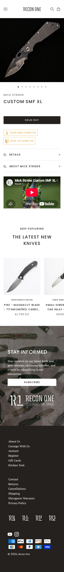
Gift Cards (14, 460)
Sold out (32, 120)
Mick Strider (14, 95)
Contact (13, 479)
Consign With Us (19, 446)
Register (13, 456)
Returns (13, 484)
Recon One (24, 554)
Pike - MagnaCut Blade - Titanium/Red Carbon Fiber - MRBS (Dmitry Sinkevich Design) (22, 307)
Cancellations (17, 489)
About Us (14, 441)
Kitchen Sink (16, 465)
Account (13, 451)
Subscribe (32, 382)
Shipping (14, 494)
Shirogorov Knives (22, 300)
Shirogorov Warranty (21, 498)
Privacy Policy (17, 503)
